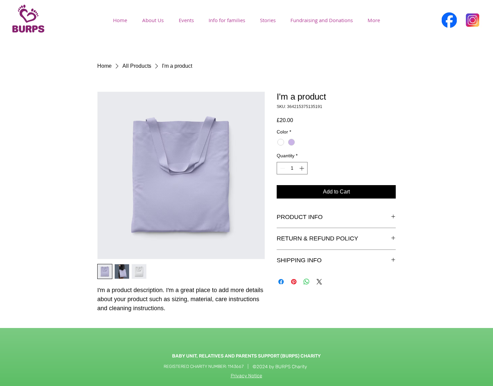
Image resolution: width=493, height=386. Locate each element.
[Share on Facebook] (281, 282)
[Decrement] (282, 168)
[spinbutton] (292, 168)
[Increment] (302, 168)
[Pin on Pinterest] (294, 282)
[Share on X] (319, 282)
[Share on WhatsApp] (307, 282)
